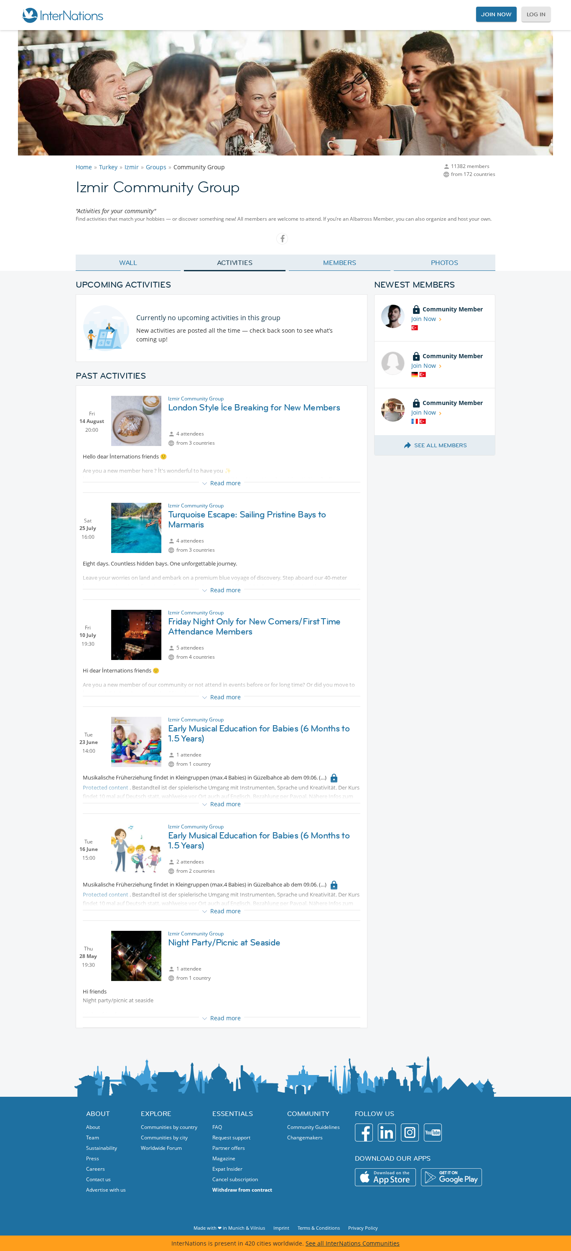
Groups (156, 167)
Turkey (108, 167)
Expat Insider (227, 1168)
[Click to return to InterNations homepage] (62, 15)
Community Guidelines (313, 1127)
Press (92, 1158)
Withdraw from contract (242, 1189)
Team (92, 1137)
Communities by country (169, 1127)
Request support (231, 1137)
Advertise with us (106, 1189)
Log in (536, 14)
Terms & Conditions (319, 1228)
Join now (496, 14)
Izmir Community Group (196, 398)
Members (339, 262)
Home (84, 167)
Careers (95, 1168)
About (93, 1127)
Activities (234, 262)
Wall (128, 262)
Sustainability (101, 1148)
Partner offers (228, 1148)
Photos (444, 262)
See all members (440, 445)
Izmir (132, 167)
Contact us (98, 1179)
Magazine (223, 1158)
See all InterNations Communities (353, 1243)
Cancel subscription (235, 1179)
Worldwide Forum (161, 1148)
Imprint (281, 1228)
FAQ (217, 1127)
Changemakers (305, 1137)
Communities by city (164, 1137)
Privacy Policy (363, 1228)
